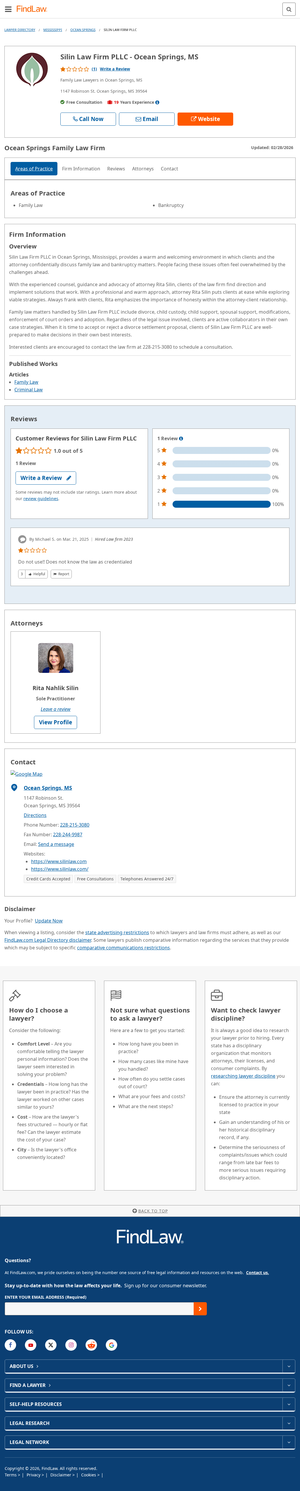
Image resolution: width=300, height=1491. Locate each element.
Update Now (49, 921)
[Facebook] (10, 1345)
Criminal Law (28, 389)
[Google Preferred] (111, 1345)
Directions (35, 815)
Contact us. (257, 1272)
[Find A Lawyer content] (288, 1385)
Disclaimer (61, 1475)
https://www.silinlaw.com (59, 861)
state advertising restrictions (117, 932)
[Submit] (200, 1308)
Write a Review (115, 69)
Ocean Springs (83, 29)
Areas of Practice (34, 168)
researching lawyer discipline (243, 1076)
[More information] (181, 439)
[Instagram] (71, 1345)
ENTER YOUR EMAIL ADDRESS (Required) (45, 1297)
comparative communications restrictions (123, 947)
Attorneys (143, 168)
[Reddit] (91, 1345)
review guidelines (40, 498)
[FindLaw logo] (34, 9)
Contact (169, 168)
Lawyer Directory (19, 29)
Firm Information (81, 168)
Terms (11, 1475)
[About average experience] (157, 102)
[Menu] (8, 9)
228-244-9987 (67, 834)
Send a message (56, 844)
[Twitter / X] (51, 1345)
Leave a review (56, 709)
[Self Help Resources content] (288, 1404)
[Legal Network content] (288, 1442)
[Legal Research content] (288, 1423)
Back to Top (153, 1211)
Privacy (34, 1475)
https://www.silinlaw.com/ (59, 869)
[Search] (289, 9)
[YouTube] (30, 1345)
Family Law (26, 382)
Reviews (116, 168)
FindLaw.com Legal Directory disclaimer (47, 940)
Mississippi (52, 29)
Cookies (89, 1475)
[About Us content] (288, 1366)
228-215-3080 (74, 825)
